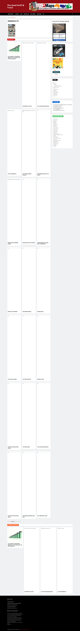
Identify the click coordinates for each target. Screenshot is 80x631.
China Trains (55, 129)
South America (33, 14)
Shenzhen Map (55, 143)
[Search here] (72, 13)
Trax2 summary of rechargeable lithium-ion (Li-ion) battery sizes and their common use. (14, 58)
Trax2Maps (21, 629)
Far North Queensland (57, 85)
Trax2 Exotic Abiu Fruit (27, 379)
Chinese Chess (55, 130)
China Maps (55, 125)
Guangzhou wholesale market (58, 134)
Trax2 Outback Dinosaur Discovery (27, 174)
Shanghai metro (55, 142)
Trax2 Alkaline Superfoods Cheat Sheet (29, 516)
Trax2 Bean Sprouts (26, 447)
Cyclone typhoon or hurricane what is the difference (42, 243)
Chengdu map (55, 124)
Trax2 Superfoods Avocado (42, 516)
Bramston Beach (40, 311)
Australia (17, 14)
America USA (55, 118)
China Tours (55, 126)
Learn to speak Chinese (57, 138)
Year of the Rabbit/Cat (12, 174)
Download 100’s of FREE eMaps (12, 604)
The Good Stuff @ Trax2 (15, 6)
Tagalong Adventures (10, 601)
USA (43, 14)
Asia (54, 82)
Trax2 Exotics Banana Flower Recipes (13, 447)
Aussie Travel (55, 120)
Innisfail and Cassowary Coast (12, 608)
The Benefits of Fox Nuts (27, 106)
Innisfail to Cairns (40, 379)
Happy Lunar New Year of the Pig (29, 242)
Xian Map (54, 146)
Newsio (24, 629)
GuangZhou (56, 89)
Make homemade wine (56, 140)
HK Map (54, 135)
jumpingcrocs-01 (13, 17)
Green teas (55, 132)
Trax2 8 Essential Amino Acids (42, 447)
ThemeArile (28, 629)
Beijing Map (55, 122)
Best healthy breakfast (27, 311)
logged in (12, 521)
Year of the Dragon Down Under (43, 106)
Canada (54, 123)
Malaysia (54, 90)
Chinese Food (55, 131)
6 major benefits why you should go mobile (14, 603)
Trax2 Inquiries (13, 624)
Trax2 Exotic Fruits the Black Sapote (13, 516)
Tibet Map (54, 144)
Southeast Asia (26, 14)
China (21, 14)
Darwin (55, 84)
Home (9, 17)
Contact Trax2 (10, 14)
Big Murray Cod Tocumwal (12, 311)
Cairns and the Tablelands (11, 606)
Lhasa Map (55, 139)
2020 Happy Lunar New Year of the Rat (43, 174)
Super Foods (39, 14)
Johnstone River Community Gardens (13, 243)
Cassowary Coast (56, 87)
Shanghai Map (55, 141)
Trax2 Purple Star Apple (12, 379)
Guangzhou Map (55, 133)
